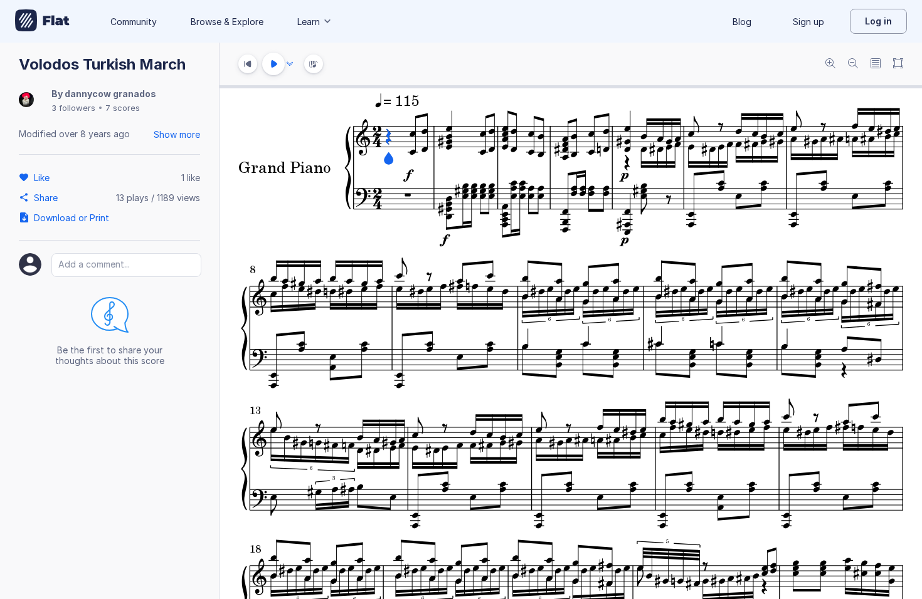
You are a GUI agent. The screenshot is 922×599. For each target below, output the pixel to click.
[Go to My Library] (42, 21)
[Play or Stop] (273, 64)
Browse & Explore (227, 21)
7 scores (122, 108)
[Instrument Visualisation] (313, 64)
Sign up (808, 21)
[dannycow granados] (26, 100)
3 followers (73, 108)
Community (133, 21)
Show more (177, 134)
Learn (308, 21)
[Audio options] (290, 64)
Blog (742, 21)
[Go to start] (247, 64)
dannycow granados (110, 93)
